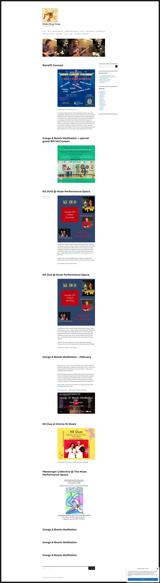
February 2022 (103, 94)
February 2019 (102, 101)
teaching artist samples (48, 33)
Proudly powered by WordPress (57, 577)
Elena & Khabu (66, 365)
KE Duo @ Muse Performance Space (65, 274)
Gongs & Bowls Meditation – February (66, 356)
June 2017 (102, 107)
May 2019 (102, 97)
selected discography (57, 31)
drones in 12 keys (68, 33)
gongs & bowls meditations (72, 31)
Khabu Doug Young (51, 24)
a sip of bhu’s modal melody (81, 33)
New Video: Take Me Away (105, 81)
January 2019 (102, 103)
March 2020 (102, 96)
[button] (157, 568)
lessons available (90, 31)
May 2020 (102, 95)
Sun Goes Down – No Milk (105, 79)
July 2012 (101, 109)
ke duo (82, 31)
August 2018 (102, 105)
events (44, 31)
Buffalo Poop (102, 82)
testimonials (59, 33)
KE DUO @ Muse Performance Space (66, 191)
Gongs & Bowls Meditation (59, 529)
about (49, 31)
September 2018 (103, 104)
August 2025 (102, 92)
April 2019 (102, 99)
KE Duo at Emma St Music (59, 424)
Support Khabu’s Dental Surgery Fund (67, 109)
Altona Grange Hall (62, 390)
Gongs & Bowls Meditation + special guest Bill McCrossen (65, 140)
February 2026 (103, 91)
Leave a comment (46, 198)
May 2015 (102, 108)
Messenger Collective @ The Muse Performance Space (64, 473)
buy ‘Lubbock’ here (100, 31)
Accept (143, 579)
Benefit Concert (52, 65)
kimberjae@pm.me (69, 462)
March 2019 (102, 100)
